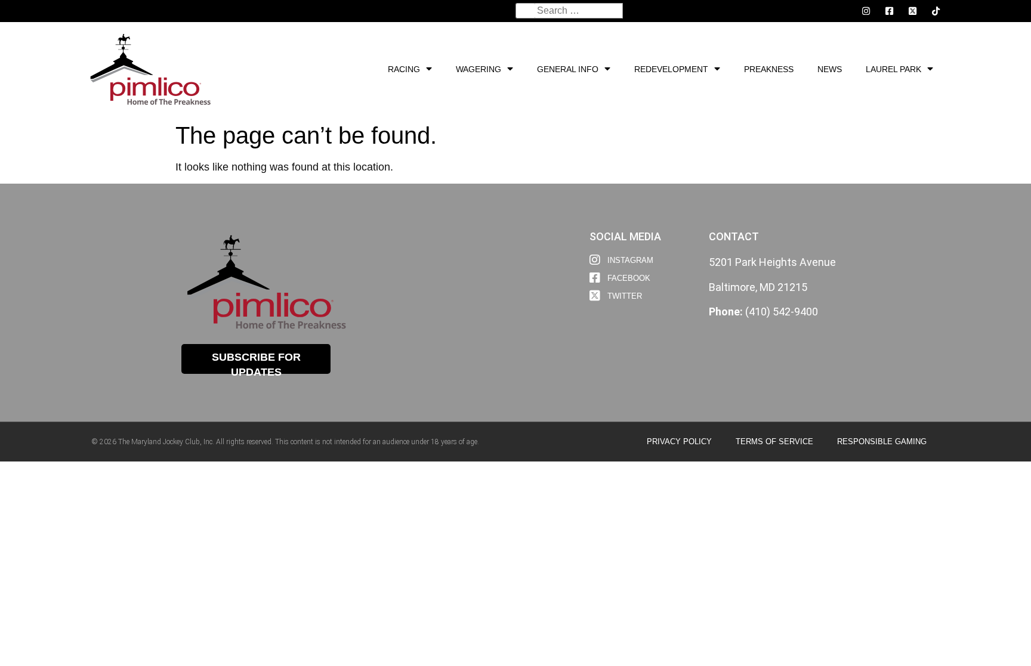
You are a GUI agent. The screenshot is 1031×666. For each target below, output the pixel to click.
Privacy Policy (679, 441)
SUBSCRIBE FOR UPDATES (256, 362)
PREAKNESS (769, 69)
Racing (404, 69)
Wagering (478, 69)
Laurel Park (893, 69)
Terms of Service (774, 441)
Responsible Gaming (882, 441)
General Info (567, 69)
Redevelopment (671, 69)
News (829, 69)
